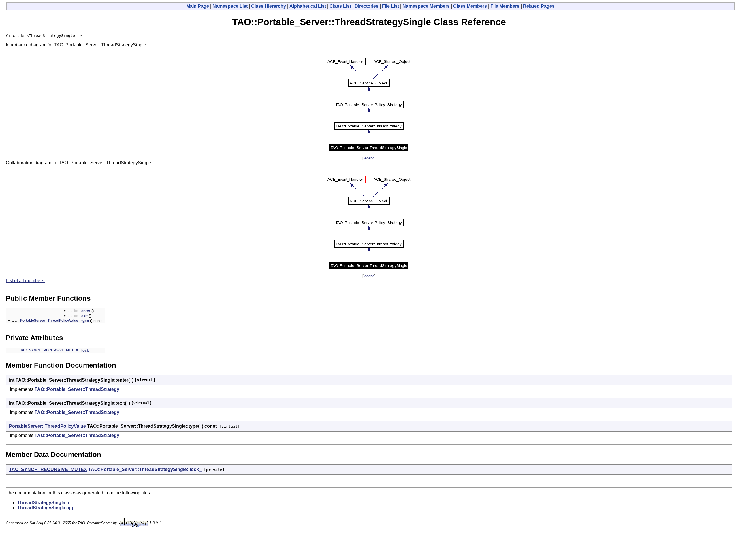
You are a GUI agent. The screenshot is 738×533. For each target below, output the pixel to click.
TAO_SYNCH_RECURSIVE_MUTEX (49, 350)
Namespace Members (426, 6)
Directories (367, 6)
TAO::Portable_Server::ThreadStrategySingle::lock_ (145, 469)
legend (369, 158)
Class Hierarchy (268, 6)
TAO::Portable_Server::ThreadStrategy (77, 389)
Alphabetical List (307, 6)
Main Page (197, 6)
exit (84, 316)
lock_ (86, 350)
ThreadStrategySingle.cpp (46, 507)
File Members (504, 6)
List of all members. (25, 280)
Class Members (470, 6)
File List (390, 6)
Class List (340, 6)
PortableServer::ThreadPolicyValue (49, 321)
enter (85, 311)
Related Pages (539, 6)
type (85, 321)
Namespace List (230, 6)
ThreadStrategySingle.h (43, 502)
